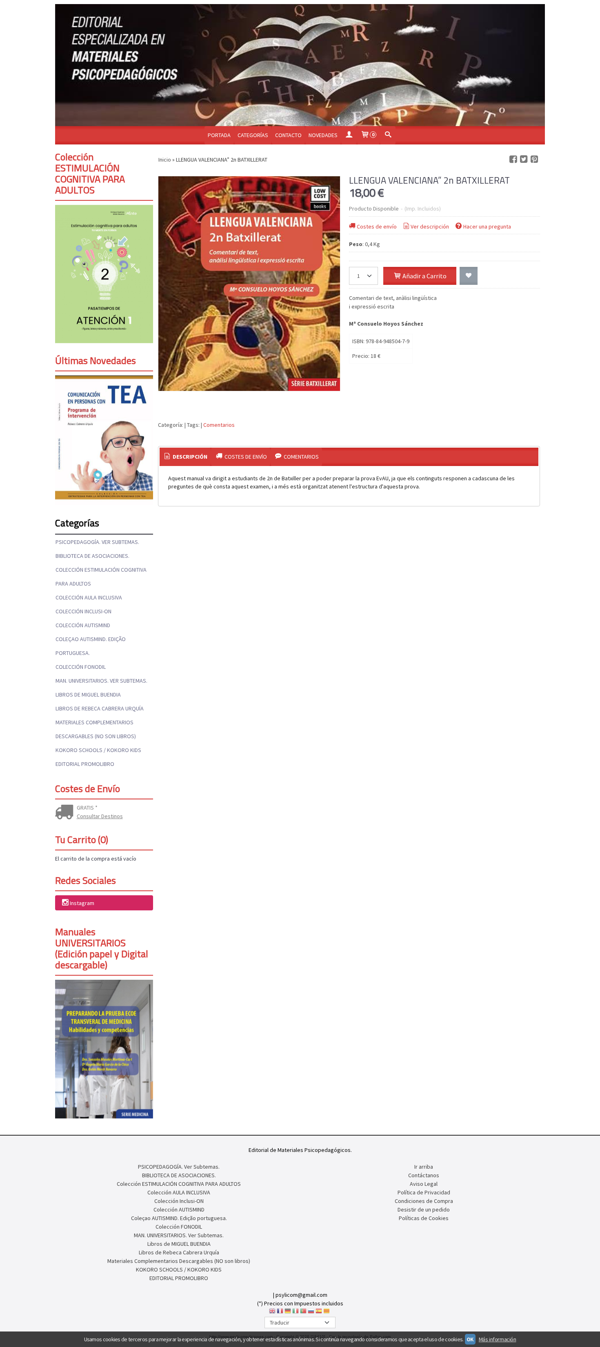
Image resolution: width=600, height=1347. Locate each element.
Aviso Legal (424, 1183)
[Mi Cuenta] (349, 135)
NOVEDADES (323, 135)
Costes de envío (377, 226)
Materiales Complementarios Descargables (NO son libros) (96, 729)
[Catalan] (327, 1312)
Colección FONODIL (81, 666)
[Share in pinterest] (534, 159)
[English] (272, 1312)
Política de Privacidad (424, 1192)
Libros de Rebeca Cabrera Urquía (100, 708)
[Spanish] (319, 1312)
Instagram (82, 903)
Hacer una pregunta (487, 226)
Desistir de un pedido (424, 1209)
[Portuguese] (303, 1312)
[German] (287, 1312)
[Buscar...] (388, 135)
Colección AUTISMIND (83, 625)
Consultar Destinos (100, 816)
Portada (219, 135)
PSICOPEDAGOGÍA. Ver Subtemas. (97, 542)
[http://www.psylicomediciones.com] (300, 65)
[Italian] (295, 1312)
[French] (280, 1312)
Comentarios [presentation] (300, 456)
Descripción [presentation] (189, 456)
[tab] (185, 457)
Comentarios (219, 424)
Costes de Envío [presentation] (245, 456)
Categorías (253, 135)
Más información (497, 1339)
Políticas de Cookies (424, 1218)
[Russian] (311, 1312)
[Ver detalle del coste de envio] (66, 812)
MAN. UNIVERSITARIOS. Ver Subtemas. (101, 680)
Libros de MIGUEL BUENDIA (88, 694)
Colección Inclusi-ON (83, 611)
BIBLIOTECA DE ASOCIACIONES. (92, 555)
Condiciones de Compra (424, 1201)
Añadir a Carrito (424, 276)
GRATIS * (87, 807)
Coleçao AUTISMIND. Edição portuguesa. (91, 646)
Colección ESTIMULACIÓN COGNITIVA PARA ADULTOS (101, 576)
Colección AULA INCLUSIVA (89, 597)
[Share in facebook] (513, 159)
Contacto (288, 135)
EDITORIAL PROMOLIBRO (85, 764)
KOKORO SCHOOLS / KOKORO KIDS (98, 750)
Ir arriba (423, 1166)
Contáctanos (423, 1175)
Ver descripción (430, 226)
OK (470, 1339)
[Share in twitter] (523, 159)
